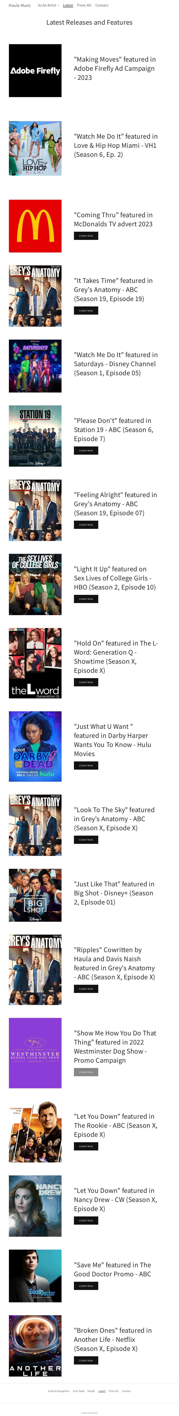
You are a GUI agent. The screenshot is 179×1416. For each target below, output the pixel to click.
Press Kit (114, 1391)
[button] (48, 5)
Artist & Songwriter (59, 1391)
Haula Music (93, 1413)
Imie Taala (78, 1391)
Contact (126, 1391)
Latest (102, 1391)
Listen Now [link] (86, 1072)
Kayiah (91, 1391)
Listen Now (86, 235)
